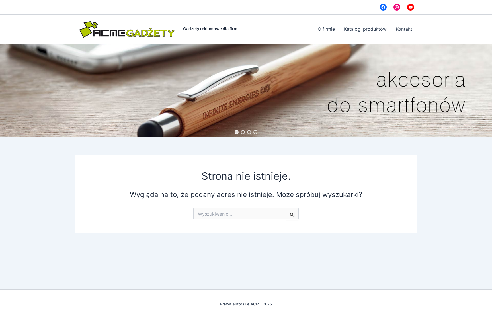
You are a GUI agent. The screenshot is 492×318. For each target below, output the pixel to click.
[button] (237, 132)
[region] (246, 90)
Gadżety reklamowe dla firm (210, 28)
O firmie (326, 29)
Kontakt (404, 29)
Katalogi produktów (365, 29)
